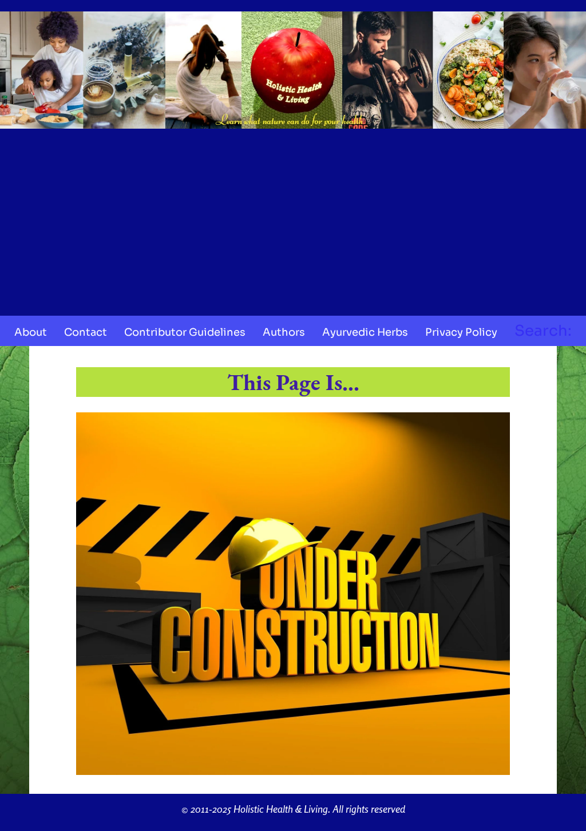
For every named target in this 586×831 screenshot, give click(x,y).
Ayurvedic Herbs (365, 332)
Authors (284, 332)
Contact (85, 332)
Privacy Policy (461, 332)
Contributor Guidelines (185, 332)
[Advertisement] (293, 218)
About (30, 332)
